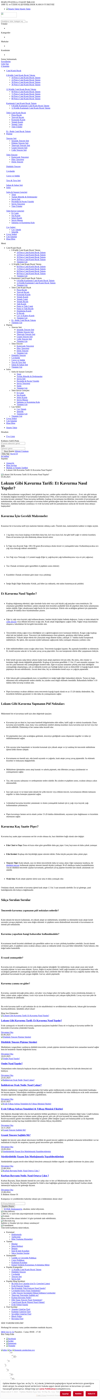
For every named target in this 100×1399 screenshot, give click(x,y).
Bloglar (14, 1244)
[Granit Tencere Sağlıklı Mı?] (13, 1130)
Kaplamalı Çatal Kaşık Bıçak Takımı (21, 103)
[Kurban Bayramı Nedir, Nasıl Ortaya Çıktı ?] (20, 1171)
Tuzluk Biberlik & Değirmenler (24, 197)
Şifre (3, 446)
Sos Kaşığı (15, 215)
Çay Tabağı (16, 230)
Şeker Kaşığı (16, 218)
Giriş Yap (5, 454)
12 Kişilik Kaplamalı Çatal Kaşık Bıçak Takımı (30, 108)
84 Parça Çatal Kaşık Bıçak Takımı (25, 96)
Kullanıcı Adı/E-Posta (10, 441)
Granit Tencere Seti (19, 148)
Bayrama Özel (17, 1319)
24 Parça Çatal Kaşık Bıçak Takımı (25, 80)
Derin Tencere (17, 162)
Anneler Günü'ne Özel (20, 1309)
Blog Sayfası (11, 465)
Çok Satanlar (11, 237)
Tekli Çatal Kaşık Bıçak (16, 113)
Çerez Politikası (17, 1260)
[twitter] (10, 1341)
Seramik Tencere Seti (20, 141)
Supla (19, 386)
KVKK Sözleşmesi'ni (13, 1209)
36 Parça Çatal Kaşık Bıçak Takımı (25, 85)
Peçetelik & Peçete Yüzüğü (22, 201)
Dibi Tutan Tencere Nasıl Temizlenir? (26, 1300)
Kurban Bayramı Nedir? (21, 1298)
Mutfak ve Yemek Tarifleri (17, 468)
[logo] (50, 15)
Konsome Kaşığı (18, 120)
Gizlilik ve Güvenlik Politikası (23, 1258)
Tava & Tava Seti (13, 180)
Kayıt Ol (14, 454)
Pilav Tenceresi (17, 159)
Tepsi (13, 194)
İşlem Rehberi (17, 1246)
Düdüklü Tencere (13, 166)
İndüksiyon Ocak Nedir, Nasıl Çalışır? (21, 1085)
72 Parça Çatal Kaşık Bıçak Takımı (25, 94)
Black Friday (16, 1316)
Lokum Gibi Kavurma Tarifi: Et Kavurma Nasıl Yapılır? (31, 1020)
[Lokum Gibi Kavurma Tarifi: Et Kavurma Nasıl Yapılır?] (25, 1015)
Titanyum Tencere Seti (20, 145)
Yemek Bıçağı (22, 301)
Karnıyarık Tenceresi (20, 157)
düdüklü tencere (12, 865)
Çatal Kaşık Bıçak (13, 71)
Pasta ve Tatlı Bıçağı (25, 308)
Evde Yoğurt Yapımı (19, 1305)
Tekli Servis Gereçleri (15, 211)
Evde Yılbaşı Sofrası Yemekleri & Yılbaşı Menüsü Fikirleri (32, 1108)
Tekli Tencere (11, 155)
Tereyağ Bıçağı (17, 117)
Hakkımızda (16, 1234)
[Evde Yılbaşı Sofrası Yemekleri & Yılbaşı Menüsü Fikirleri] (26, 1104)
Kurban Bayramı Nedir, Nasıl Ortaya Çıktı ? (25, 1175)
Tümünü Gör (22, 262)
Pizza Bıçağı (16, 115)
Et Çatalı (15, 213)
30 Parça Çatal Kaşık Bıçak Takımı (25, 82)
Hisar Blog (10, 239)
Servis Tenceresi (18, 204)
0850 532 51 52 (7, 1332)
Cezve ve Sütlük (13, 176)
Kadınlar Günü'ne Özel (21, 1312)
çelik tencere (11, 622)
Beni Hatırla (9, 451)
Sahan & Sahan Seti (14, 185)
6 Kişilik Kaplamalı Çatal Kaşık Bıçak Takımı (30, 106)
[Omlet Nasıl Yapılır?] (10, 1058)
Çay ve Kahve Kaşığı (25, 316)
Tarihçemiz (16, 1237)
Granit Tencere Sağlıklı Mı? (16, 1135)
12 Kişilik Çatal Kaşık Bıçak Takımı (21, 89)
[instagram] (11, 1343)
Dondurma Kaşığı (24, 311)
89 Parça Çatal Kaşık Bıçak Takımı (25, 99)
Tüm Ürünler (16, 127)
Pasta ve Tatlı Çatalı (25, 306)
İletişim (14, 1248)
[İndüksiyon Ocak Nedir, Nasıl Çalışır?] (18, 1080)
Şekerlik (14, 232)
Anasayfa (10, 463)
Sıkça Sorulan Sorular (20, 1253)
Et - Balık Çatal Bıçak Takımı (18, 131)
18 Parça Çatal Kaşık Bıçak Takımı (25, 78)
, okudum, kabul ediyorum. (24, 1209)
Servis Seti (15, 199)
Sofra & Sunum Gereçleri (16, 192)
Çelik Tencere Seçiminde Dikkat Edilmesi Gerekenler (33, 1293)
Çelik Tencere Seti (19, 150)
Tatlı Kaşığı (21, 304)
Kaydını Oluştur (8, 1206)
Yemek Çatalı (17, 124)
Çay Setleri (10, 227)
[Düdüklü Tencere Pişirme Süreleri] (16, 1037)
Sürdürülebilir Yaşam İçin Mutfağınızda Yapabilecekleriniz (32, 1156)
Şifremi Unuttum (22, 451)
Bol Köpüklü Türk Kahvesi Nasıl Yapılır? (28, 1288)
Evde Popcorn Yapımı (20, 1286)
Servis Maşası (17, 220)
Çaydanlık (10, 171)
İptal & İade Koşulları (20, 1251)
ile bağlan (5, 456)
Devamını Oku (7, 1032)
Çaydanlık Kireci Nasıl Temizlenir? (25, 1290)
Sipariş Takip (24, 9)
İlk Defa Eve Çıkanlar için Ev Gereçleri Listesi (30, 1283)
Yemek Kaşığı (17, 122)
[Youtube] (10, 1346)
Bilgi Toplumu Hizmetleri (22, 1239)
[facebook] (11, 1339)
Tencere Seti (11, 138)
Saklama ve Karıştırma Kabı (23, 222)
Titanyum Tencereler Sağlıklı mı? (25, 1295)
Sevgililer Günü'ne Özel (21, 1314)
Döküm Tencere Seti (19, 143)
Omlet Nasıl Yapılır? (12, 1063)
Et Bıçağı (20, 313)
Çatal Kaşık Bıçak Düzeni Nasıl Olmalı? (28, 1302)
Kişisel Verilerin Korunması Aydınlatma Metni (30, 1265)
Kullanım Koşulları (19, 1262)
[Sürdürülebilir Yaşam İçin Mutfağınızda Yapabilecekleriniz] (26, 1151)
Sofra (8, 187)
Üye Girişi (10, 436)
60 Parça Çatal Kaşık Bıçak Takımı (25, 92)
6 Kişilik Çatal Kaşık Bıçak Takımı (20, 75)
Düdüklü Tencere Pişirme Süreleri (19, 1042)
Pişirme (9, 134)
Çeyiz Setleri (11, 234)
